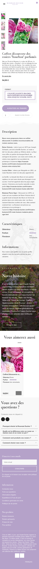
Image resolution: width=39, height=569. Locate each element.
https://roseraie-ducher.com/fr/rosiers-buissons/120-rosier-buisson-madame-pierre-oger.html (18, 212)
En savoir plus (6, 76)
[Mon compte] (32, 4)
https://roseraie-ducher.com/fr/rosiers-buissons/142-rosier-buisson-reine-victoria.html (16, 164)
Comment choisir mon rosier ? (14, 443)
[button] (29, 4)
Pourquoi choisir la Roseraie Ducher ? (17, 426)
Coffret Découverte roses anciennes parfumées (20, 374)
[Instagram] (7, 419)
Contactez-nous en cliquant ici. (12, 414)
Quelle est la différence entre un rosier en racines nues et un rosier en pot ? (18, 432)
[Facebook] (3, 419)
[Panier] (36, 4)
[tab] (19, 426)
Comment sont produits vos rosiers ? (17, 438)
